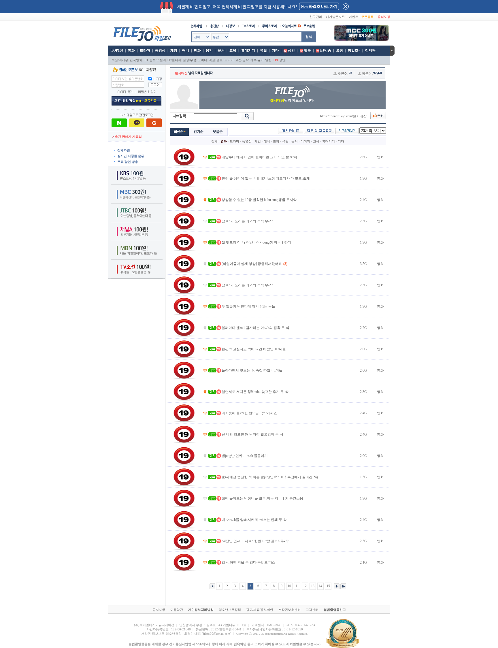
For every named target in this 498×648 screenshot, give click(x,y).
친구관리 (316, 16)
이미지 (305, 141)
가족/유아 (257, 60)
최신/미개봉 (120, 60)
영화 (131, 50)
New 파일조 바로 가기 (319, 6)
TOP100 (116, 50)
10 (289, 586)
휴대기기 (248, 50)
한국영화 (136, 60)
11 (297, 586)
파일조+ (354, 50)
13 (312, 586)
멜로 (219, 60)
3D (146, 60)
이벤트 (353, 16)
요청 (339, 50)
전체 (214, 141)
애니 (185, 50)
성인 (291, 50)
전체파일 (123, 150)
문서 (221, 50)
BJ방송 (325, 50)
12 (305, 586)
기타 (275, 50)
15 (328, 586)
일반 (268, 60)
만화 (197, 50)
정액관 (370, 50)
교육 (232, 50)
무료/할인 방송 (127, 161)
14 (320, 586)
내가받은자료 (335, 16)
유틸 (263, 50)
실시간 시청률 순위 (130, 156)
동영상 (160, 50)
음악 (209, 50)
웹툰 (307, 50)
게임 (173, 50)
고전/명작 (242, 60)
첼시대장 (181, 73)
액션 (212, 60)
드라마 (145, 50)
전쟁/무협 (189, 60)
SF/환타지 (174, 60)
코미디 (202, 60)
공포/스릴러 (157, 60)
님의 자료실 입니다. (292, 100)
